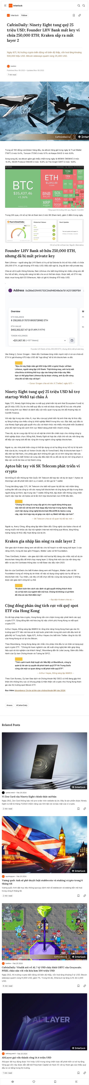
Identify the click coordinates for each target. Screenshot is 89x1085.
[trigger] (78, 5)
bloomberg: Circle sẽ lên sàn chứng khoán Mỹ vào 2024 (40, 690)
